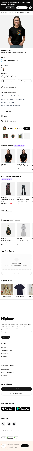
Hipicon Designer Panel (16, 393)
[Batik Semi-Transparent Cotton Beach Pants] (23, 189)
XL (16, 76)
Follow (27, 128)
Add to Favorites (9, 81)
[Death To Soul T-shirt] (23, 156)
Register (4, 337)
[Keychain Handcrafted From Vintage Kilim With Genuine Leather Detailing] (8, 230)
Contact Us (4, 375)
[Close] (30, 446)
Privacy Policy (5, 353)
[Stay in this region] (30, 7)
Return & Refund (5, 369)
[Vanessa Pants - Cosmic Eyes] (8, 189)
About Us (3, 347)
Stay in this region (22, 7)
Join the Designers (16, 389)
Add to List (26, 81)
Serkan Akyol (4, 12)
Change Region (9, 7)
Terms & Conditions (6, 350)
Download (25, 446)
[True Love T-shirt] (8, 156)
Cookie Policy (4, 356)
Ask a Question (17, 273)
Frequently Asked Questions (8, 372)
